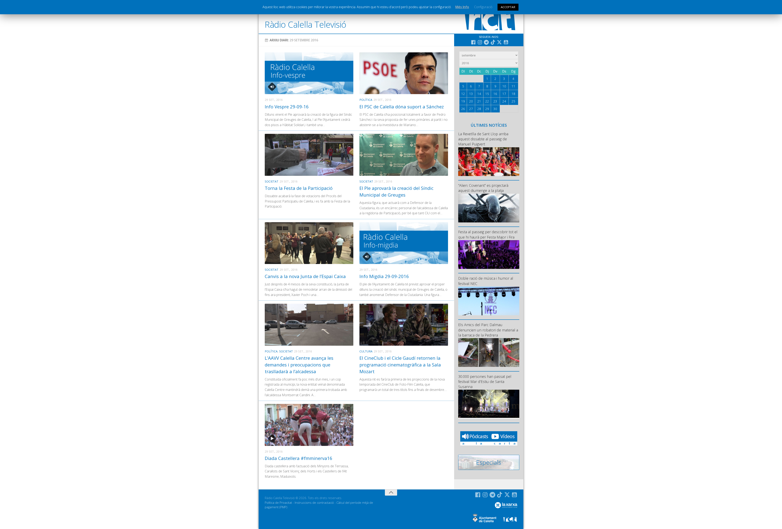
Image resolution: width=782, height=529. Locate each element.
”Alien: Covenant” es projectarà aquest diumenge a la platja (483, 188)
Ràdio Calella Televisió (305, 24)
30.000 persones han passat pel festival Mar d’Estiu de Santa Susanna (484, 381)
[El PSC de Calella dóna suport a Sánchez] (403, 73)
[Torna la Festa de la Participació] (309, 155)
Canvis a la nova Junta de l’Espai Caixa (305, 276)
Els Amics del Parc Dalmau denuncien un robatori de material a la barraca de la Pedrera (488, 329)
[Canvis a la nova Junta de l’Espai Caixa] (309, 243)
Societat (271, 181)
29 (487, 109)
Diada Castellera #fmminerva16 (298, 458)
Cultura (365, 351)
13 (471, 94)
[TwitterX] (499, 42)
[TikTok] (492, 42)
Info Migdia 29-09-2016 (384, 276)
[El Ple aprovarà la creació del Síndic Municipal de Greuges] (403, 155)
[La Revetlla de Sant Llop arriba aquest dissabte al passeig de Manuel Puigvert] (488, 161)
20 (471, 101)
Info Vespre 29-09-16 (287, 106)
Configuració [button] (483, 7)
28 (479, 109)
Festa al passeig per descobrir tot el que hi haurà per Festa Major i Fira (487, 234)
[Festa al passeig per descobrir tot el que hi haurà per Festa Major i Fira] (488, 254)
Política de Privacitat (278, 502)
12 (463, 94)
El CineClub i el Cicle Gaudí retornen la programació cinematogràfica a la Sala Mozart (400, 364)
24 (504, 101)
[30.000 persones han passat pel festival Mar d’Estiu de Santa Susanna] (488, 404)
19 (463, 101)
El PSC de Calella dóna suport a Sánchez (401, 106)
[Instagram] (479, 42)
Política (365, 100)
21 (479, 101)
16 (495, 94)
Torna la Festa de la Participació (299, 188)
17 (504, 94)
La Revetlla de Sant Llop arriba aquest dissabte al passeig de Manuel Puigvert (483, 138)
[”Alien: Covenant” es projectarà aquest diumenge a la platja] (488, 208)
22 (487, 101)
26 (463, 109)
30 (495, 109)
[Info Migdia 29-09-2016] (403, 243)
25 (513, 101)
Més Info (462, 7)
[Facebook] (473, 42)
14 (479, 94)
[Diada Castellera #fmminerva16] (309, 425)
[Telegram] (486, 42)
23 (495, 101)
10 (504, 86)
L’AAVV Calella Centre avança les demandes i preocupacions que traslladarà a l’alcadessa (299, 364)
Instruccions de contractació (314, 502)
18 (513, 94)
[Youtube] (505, 42)
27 (471, 109)
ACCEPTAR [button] (508, 7)
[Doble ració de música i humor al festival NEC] (488, 301)
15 (487, 94)
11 (513, 86)
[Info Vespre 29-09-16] (309, 73)
